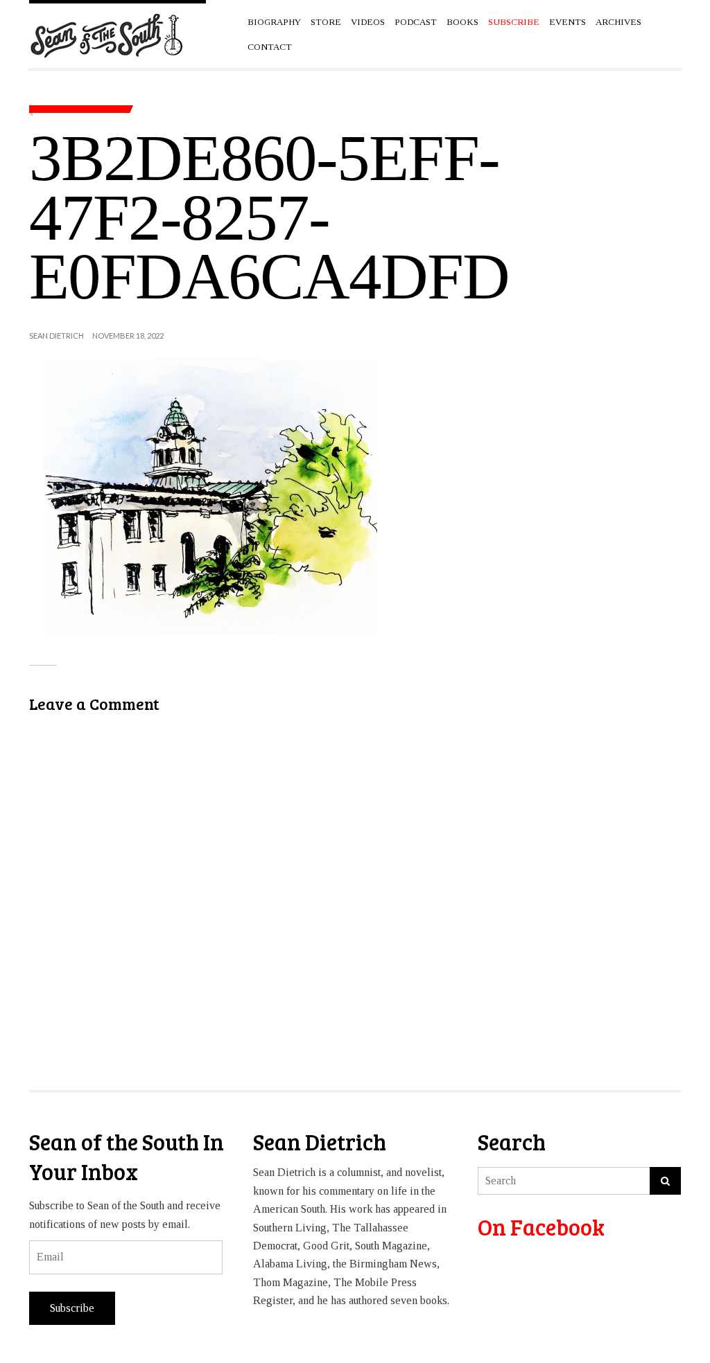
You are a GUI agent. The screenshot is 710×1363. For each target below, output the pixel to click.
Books (462, 22)
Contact (270, 47)
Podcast (416, 22)
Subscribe (72, 1308)
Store (326, 22)
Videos (368, 22)
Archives (618, 22)
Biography (274, 22)
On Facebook (541, 1227)
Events (567, 22)
